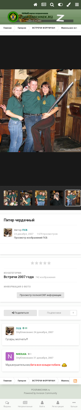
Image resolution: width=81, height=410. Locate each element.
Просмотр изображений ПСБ (30, 237)
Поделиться (21, 312)
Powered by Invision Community (40, 393)
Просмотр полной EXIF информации (40, 295)
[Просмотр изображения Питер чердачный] (11, 198)
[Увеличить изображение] (64, 365)
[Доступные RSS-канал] (75, 380)
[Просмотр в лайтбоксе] (40, 110)
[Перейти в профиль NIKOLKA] (10, 356)
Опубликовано (34, 332)
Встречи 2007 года (19, 277)
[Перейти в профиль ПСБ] (8, 232)
